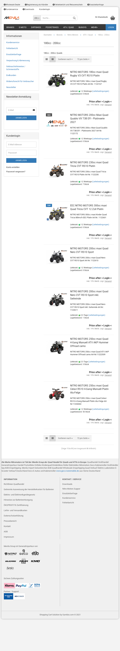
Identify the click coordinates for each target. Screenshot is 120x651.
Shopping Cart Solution (50, 614)
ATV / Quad (68, 27)
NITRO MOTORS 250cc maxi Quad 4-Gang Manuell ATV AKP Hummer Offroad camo (89, 342)
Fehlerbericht (12, 48)
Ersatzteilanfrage (96, 5)
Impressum (9, 537)
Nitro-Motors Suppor (71, 489)
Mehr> (94, 27)
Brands (10, 27)
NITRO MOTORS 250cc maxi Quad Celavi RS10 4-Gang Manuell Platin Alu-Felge (89, 389)
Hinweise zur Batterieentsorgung (18, 500)
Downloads (29, 9)
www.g (59, 471)
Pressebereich (10, 521)
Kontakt (7, 526)
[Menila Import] (16, 18)
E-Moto (22, 27)
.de (77, 471)
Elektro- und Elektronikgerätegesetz (19, 495)
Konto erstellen (13, 167)
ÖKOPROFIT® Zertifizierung (16, 505)
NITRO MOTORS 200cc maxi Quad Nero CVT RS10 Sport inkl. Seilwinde (89, 295)
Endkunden (11, 75)
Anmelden (21, 118)
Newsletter (11, 87)
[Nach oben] (111, 646)
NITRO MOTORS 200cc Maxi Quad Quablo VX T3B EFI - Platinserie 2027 (89, 118)
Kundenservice (12, 9)
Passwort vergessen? (15, 171)
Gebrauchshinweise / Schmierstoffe (15, 68)
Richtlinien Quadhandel (14, 484)
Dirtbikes (36, 27)
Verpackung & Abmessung (18, 60)
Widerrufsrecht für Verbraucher (20, 81)
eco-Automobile (69, 471)
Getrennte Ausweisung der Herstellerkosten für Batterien (29, 489)
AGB (6, 531)
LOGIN (111, 27)
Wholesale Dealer (13, 5)
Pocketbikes (52, 27)
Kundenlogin (44, 9)
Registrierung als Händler (37, 5)
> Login (106, 101)
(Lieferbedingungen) (100, 91)
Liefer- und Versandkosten (15, 510)
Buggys (82, 27)
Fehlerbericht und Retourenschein (69, 5)
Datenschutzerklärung (13, 516)
